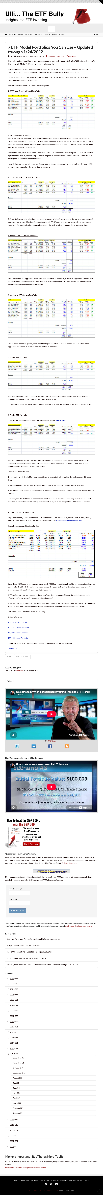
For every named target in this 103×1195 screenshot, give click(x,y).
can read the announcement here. (69, 520)
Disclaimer (44, 1180)
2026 (12, 978)
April (15, 1098)
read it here (60, 420)
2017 (12, 1027)
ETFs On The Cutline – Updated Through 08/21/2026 (30, 952)
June (15, 1088)
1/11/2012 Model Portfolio (18, 627)
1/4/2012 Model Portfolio (18, 633)
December (17, 1058)
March (15, 1103)
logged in (19, 670)
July (14, 1083)
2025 (12, 984)
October (16, 1068)
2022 (12, 1000)
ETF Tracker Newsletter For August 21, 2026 (26, 958)
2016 (12, 1032)
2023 (12, 994)
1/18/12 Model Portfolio (17, 622)
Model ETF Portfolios (56, 56)
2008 (12, 1136)
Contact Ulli (12, 648)
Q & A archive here (69, 863)
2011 (12, 1119)
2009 (12, 1130)
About (17, 1180)
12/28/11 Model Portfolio (18, 638)
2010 (12, 1125)
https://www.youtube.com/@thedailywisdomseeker (25, 1167)
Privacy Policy (76, 1180)
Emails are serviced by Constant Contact (78, 926)
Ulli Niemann (53, 741)
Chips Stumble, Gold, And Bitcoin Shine (23, 945)
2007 (12, 1141)
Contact (72, 56)
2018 (12, 1021)
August (16, 1078)
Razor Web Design (66, 1190)
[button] (51, 29)
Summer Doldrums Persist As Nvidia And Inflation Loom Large (33, 939)
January (16, 1113)
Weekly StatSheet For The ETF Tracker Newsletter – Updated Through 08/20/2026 (42, 965)
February (16, 1108)
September (17, 1073)
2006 (12, 1146)
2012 (12, 1054)
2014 (12, 1043)
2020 (12, 1011)
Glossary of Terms (59, 1180)
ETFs (9, 657)
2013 (12, 1048)
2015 (12, 1037)
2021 (12, 1005)
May (14, 1093)
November (17, 1063)
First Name (14, 899)
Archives (25, 1180)
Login (86, 1180)
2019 (12, 1016)
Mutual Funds (22, 657)
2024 (12, 989)
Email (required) (15, 889)
